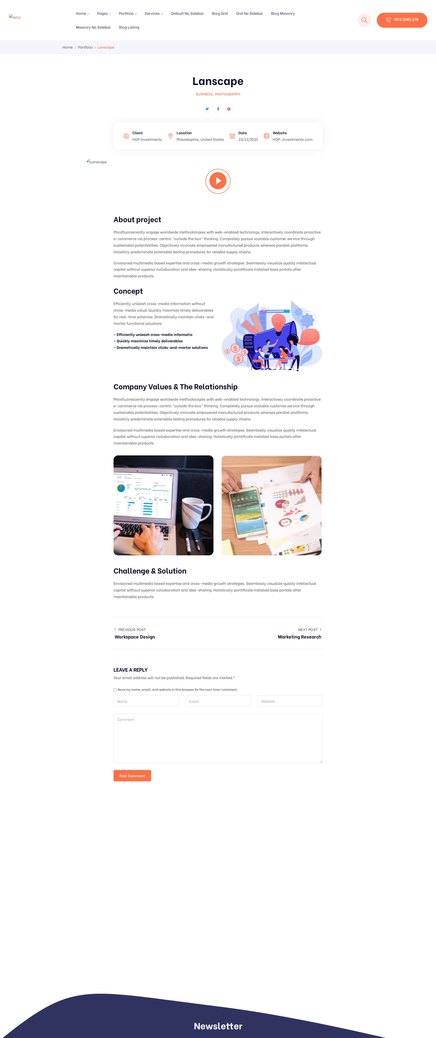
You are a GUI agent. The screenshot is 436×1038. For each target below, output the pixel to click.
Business (204, 93)
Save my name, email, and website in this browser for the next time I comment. (178, 689)
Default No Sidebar (187, 13)
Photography (227, 93)
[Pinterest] (228, 109)
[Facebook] (218, 109)
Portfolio (126, 13)
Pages (102, 13)
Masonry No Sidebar (93, 27)
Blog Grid (220, 13)
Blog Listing (129, 27)
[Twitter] (207, 109)
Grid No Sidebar (249, 13)
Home (81, 13)
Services (152, 13)
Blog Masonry (283, 13)
